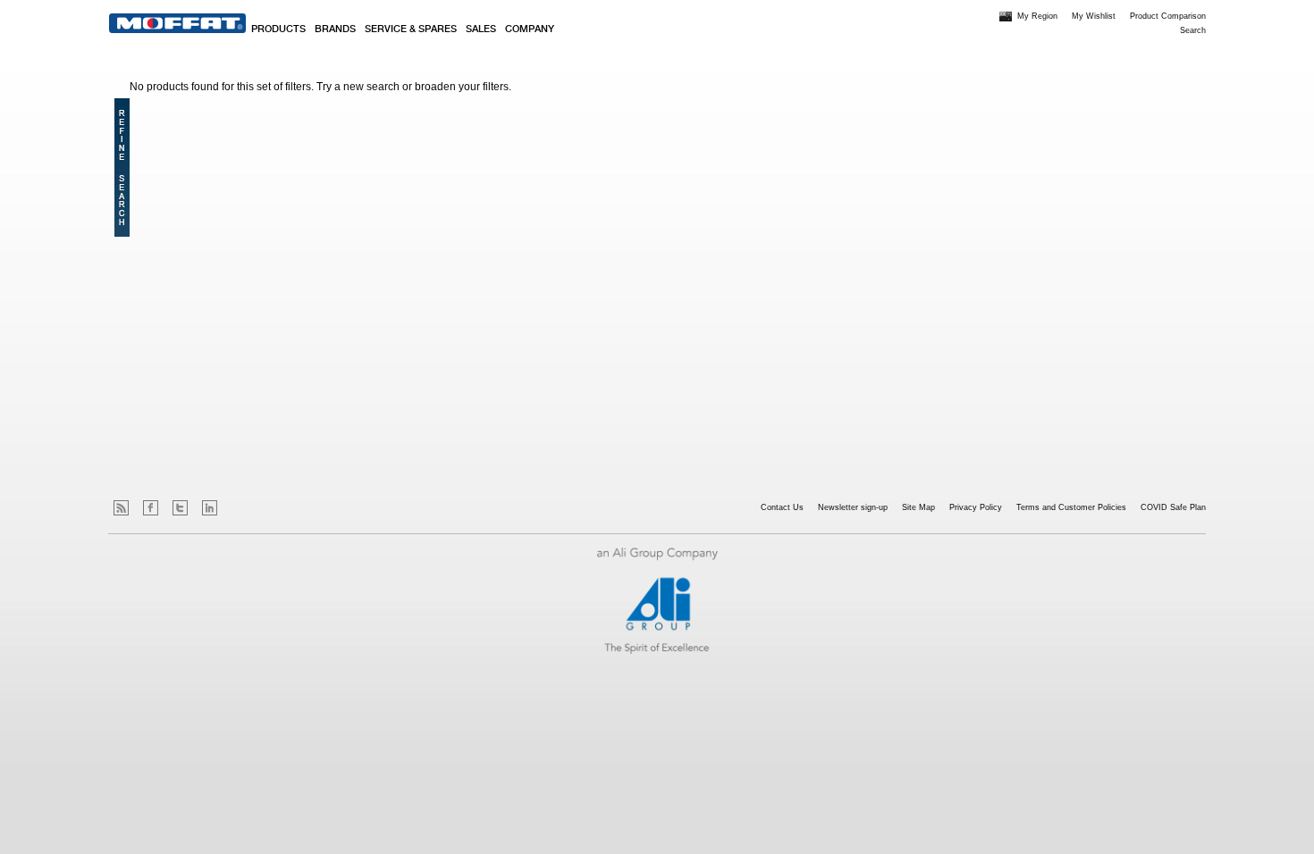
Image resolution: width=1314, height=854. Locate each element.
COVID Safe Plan (1173, 507)
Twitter (180, 507)
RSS (121, 507)
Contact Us (782, 507)
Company (529, 29)
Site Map (918, 507)
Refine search (122, 167)
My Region (1037, 16)
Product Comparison (1168, 16)
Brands (335, 29)
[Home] (177, 23)
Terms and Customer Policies (1071, 507)
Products (278, 29)
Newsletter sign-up (853, 507)
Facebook (150, 507)
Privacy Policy (975, 507)
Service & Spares (411, 29)
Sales (481, 29)
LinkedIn (209, 507)
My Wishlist (1094, 16)
